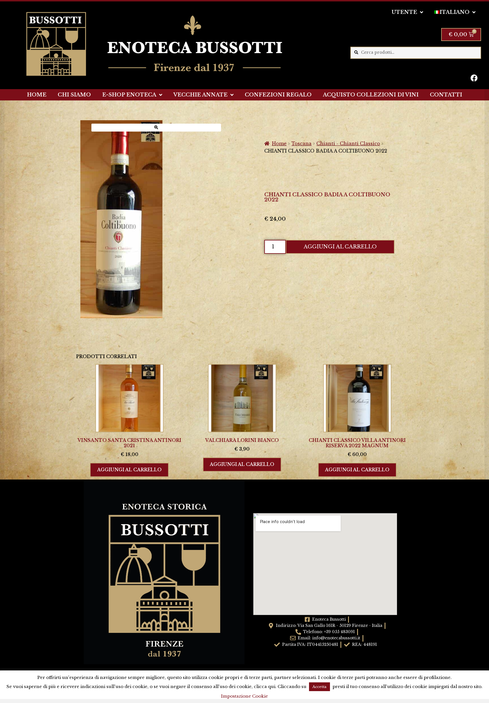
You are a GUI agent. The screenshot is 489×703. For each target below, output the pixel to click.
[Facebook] (474, 78)
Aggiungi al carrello (340, 247)
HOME (36, 95)
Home (279, 143)
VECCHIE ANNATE (200, 95)
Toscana (301, 143)
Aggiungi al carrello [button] (129, 469)
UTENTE (404, 12)
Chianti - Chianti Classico (348, 143)
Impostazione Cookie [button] (244, 696)
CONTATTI (446, 95)
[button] (156, 127)
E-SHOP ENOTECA (129, 95)
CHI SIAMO (74, 95)
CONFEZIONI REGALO (278, 95)
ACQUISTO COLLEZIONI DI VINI (371, 95)
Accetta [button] (319, 686)
